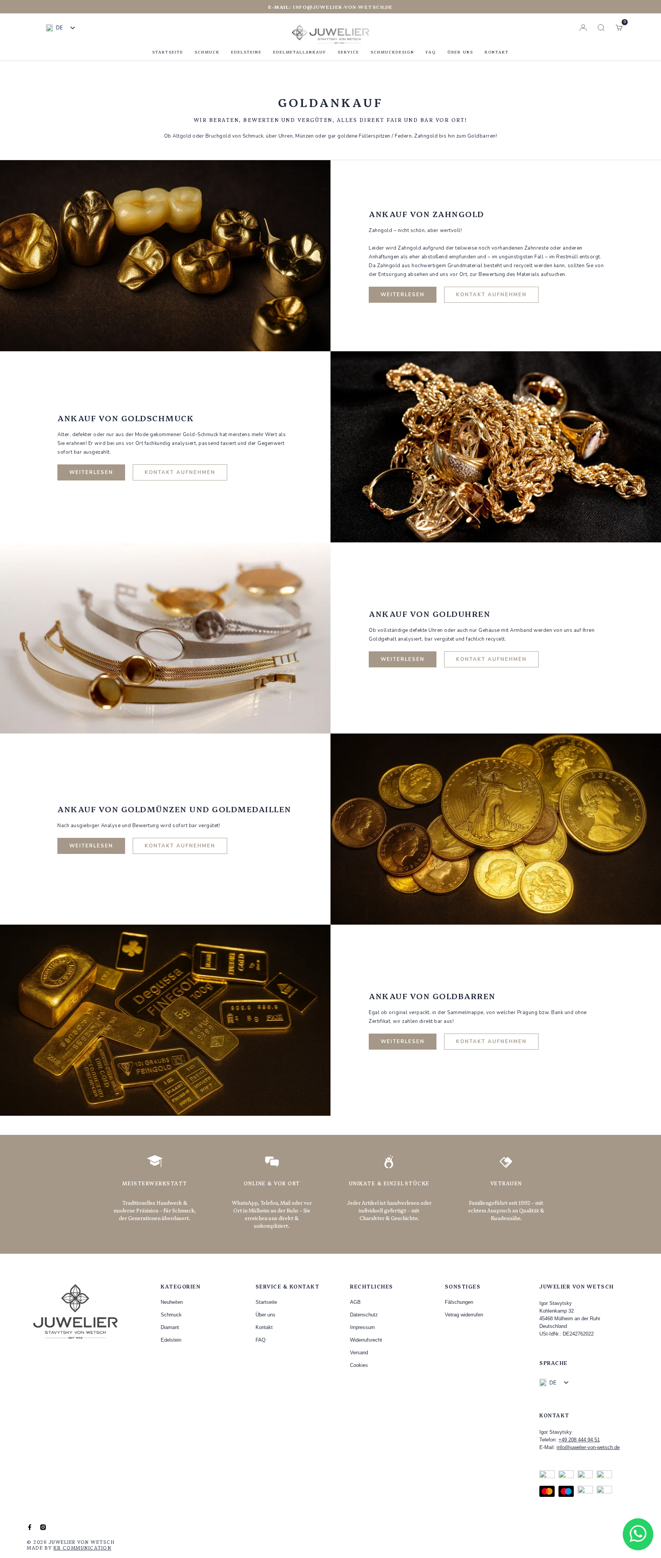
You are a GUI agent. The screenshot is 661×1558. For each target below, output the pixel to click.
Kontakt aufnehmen (491, 294)
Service (348, 52)
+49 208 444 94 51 (579, 1440)
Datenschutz (364, 1315)
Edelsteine (246, 52)
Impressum (362, 1327)
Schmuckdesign (392, 52)
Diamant (170, 1327)
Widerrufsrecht (366, 1340)
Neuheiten (172, 1302)
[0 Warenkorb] (619, 27)
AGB (355, 1302)
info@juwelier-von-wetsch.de (330, 6)
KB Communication (82, 1547)
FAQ (431, 52)
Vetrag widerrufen (464, 1315)
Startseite (167, 52)
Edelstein (171, 1340)
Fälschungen (459, 1302)
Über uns (460, 52)
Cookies (359, 1365)
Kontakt (497, 52)
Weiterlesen (403, 294)
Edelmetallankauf (299, 52)
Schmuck (207, 52)
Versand (359, 1352)
